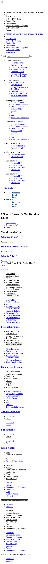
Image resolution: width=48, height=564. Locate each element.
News (8, 453)
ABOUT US (11, 17)
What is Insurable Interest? (14, 246)
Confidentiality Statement (16, 470)
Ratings (9, 468)
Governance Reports (14, 287)
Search (3, 56)
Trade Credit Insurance (20, 118)
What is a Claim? (10, 237)
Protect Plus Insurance (19, 67)
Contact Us (10, 21)
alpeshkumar (11, 223)
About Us (5, 269)
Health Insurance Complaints (17, 26)
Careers (9, 465)
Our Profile (10, 274)
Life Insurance (8, 429)
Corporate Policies (13, 285)
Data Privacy (11, 293)
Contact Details (12, 476)
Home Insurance (17, 72)
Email (14, 195)
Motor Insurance (17, 63)
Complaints (10, 30)
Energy (13, 113)
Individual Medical (18, 146)
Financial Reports (13, 282)
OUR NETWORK (13, 19)
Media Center (8, 447)
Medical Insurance (10, 411)
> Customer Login (18, 167)
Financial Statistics (13, 280)
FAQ (8, 227)
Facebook (14, 193)
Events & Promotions (14, 455)
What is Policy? (9, 256)
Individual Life (16, 163)
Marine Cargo (16, 109)
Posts (3, 263)
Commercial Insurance (12, 367)
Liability (14, 111)
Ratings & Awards (13, 296)
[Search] (31, 56)
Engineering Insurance (19, 104)
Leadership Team (12, 276)
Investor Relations (13, 289)
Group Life (15, 170)
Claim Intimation (12, 23)
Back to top (5, 265)
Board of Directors (13, 291)
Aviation (14, 115)
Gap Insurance (16, 65)
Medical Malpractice (19, 74)
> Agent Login (16, 165)
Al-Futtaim (10, 278)
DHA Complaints (13, 28)
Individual (10, 416)
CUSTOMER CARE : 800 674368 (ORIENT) (24, 12)
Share (9, 192)
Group (8, 419)
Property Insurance (18, 102)
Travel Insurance (17, 69)
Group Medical (17, 148)
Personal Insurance (10, 327)
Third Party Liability (19, 76)
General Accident (17, 106)
